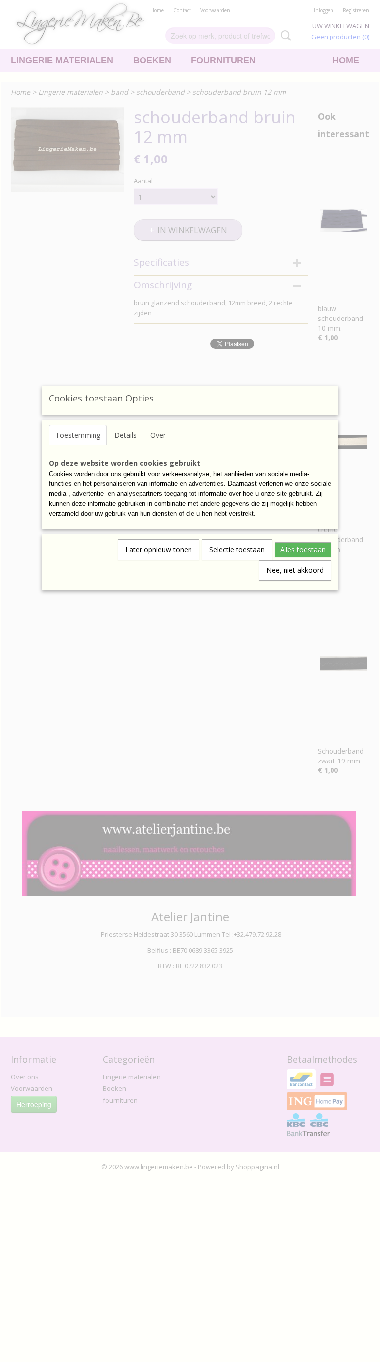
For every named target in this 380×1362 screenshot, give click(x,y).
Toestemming (77, 435)
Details (125, 435)
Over (158, 435)
